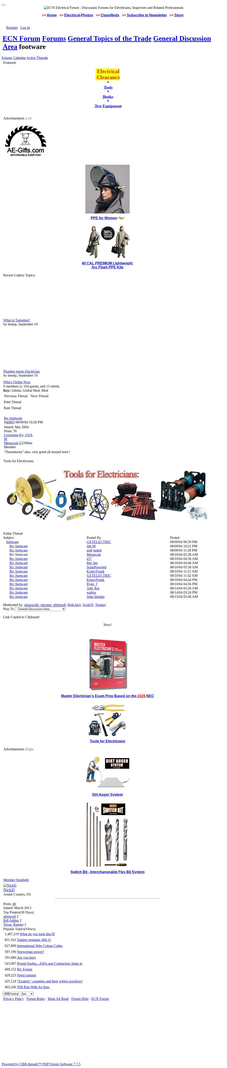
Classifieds (110, 15)
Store (179, 15)
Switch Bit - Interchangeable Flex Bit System (107, 872)
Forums (54, 38)
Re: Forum (24, 969)
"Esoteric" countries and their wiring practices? (50, 981)
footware (12, 542)
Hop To (8, 609)
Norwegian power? (30, 952)
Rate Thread (12, 408)
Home (52, 15)
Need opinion (26, 975)
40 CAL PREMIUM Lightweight (107, 263)
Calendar (19, 58)
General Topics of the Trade (109, 38)
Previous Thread (15, 396)
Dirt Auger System (107, 794)
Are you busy (26, 957)
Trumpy (100, 605)
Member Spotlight (16, 880)
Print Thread (12, 402)
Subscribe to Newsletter (147, 15)
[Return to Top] (3, 5)
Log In (25, 27)
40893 (10, 422)
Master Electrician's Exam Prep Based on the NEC (107, 696)
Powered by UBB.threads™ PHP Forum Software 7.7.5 (41, 1064)
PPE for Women (104, 218)
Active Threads (37, 58)
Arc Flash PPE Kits (107, 267)
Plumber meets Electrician (21, 371)
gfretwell (59, 605)
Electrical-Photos (78, 15)
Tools (108, 87)
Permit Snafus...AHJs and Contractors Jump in (49, 963)
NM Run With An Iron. (33, 987)
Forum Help (79, 999)
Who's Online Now (17, 382)
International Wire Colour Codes (40, 946)
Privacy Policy (13, 999)
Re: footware (13, 418)
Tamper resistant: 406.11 (34, 940)
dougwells (31, 605)
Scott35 (88, 605)
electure (46, 605)
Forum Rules (36, 999)
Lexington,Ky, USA (18, 435)
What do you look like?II (37, 934)
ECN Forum (21, 38)
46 (14, 904)
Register (12, 27)
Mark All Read (58, 999)
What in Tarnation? (16, 320)
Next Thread (39, 396)
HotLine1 (74, 605)
